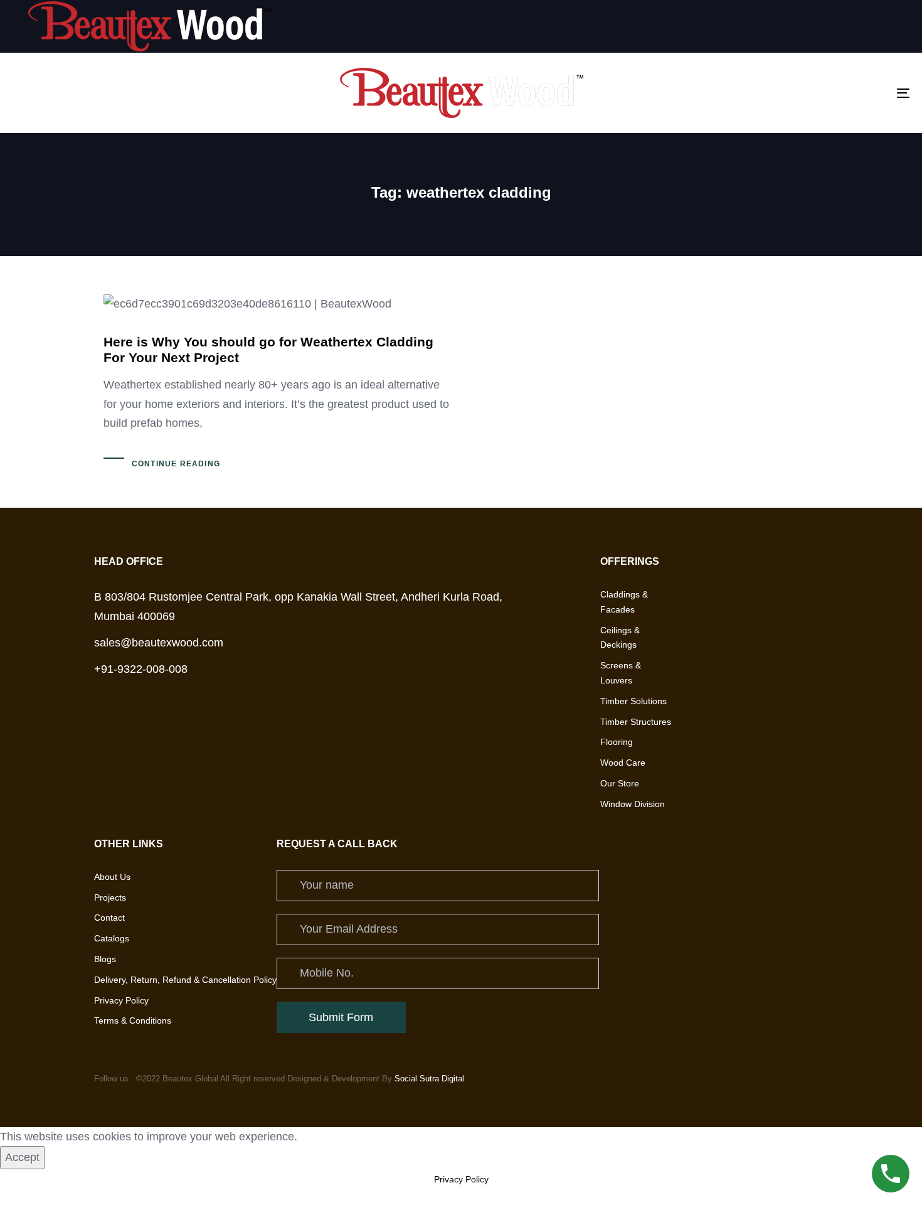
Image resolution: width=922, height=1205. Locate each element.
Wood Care (622, 763)
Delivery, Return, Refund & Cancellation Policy (185, 980)
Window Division (632, 804)
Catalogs (111, 938)
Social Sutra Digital (429, 1078)
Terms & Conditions (132, 1021)
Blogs (105, 959)
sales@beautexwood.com (158, 642)
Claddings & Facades (624, 601)
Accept (22, 1157)
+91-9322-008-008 (141, 669)
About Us (112, 877)
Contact (109, 918)
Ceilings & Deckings (620, 637)
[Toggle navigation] (759, 93)
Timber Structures (635, 722)
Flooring (616, 742)
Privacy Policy (121, 1000)
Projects (110, 897)
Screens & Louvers (620, 673)
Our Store (619, 783)
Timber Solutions (633, 701)
